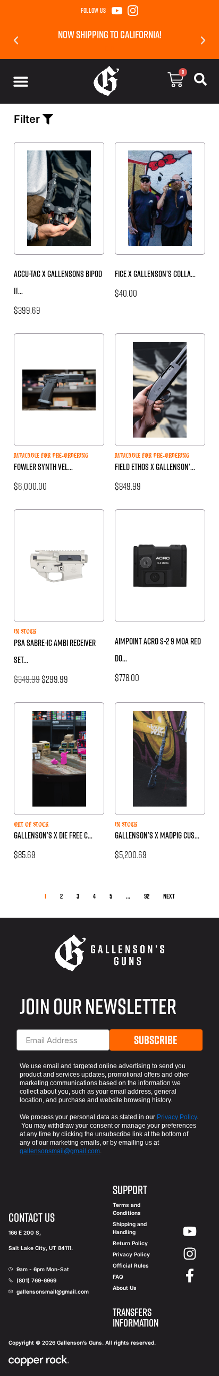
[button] (16, 40)
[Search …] (200, 81)
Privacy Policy (177, 1117)
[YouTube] (117, 10)
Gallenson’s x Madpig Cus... (157, 835)
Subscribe (156, 1040)
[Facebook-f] (190, 1276)
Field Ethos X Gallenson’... (155, 467)
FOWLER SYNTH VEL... (43, 467)
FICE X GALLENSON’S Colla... (155, 274)
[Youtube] (190, 1232)
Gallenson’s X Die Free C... (53, 835)
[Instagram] (133, 10)
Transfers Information (135, 1317)
